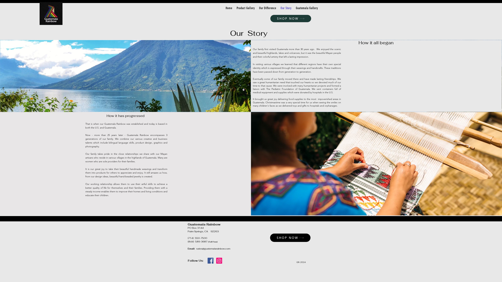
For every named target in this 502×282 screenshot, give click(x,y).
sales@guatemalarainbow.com (213, 248)
